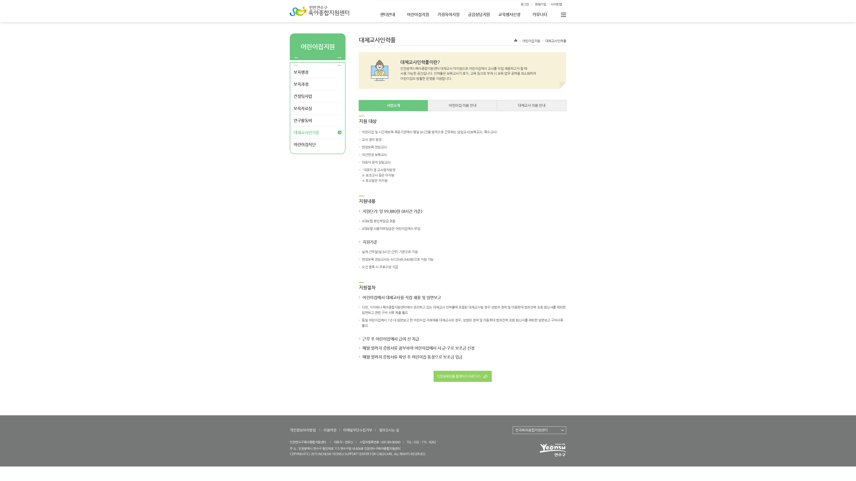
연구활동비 (303, 120)
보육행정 (301, 72)
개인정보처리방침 (303, 430)
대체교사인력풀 (306, 132)
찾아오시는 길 (389, 430)
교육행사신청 (509, 14)
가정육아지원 (448, 14)
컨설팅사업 (303, 96)
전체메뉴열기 (563, 14)
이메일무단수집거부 (357, 430)
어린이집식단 (305, 144)
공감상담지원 (479, 14)
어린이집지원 (418, 14)
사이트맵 (556, 4)
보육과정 (301, 84)
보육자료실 (303, 108)
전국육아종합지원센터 (531, 430)
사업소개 (393, 105)
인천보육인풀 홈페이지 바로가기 (459, 376)
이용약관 (329, 430)
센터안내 (387, 14)
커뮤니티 (539, 14)
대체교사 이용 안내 (531, 105)
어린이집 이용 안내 (462, 105)
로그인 (525, 4)
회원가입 (540, 4)
